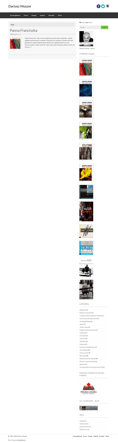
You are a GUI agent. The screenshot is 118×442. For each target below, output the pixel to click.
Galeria (42, 15)
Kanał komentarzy (85, 426)
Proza (26, 15)
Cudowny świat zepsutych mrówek (90, 315)
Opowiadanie (84, 350)
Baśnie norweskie (85, 313)
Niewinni (82, 344)
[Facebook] (98, 8)
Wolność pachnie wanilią (87, 358)
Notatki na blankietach (87, 347)
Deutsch (83, 22)
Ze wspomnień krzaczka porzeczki (91, 367)
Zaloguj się (83, 421)
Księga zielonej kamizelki (88, 330)
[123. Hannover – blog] (88, 408)
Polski (90, 22)
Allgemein (83, 310)
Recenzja (82, 356)
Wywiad (82, 364)
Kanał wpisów (84, 424)
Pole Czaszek (84, 353)
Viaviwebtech (21, 440)
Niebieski (83, 341)
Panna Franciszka (23, 30)
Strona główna (15, 15)
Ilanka (81, 324)
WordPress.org (84, 429)
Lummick (82, 338)
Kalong (19, 34)
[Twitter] (103, 8)
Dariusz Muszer (19, 6)
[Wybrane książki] (87, 67)
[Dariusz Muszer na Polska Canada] (89, 388)
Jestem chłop (84, 327)
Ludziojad (83, 335)
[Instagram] (107, 8)
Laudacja (82, 333)
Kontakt (51, 15)
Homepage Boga (85, 321)
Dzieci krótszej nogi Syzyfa (88, 318)
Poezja (34, 15)
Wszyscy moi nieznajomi (87, 361)
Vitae (60, 15)
